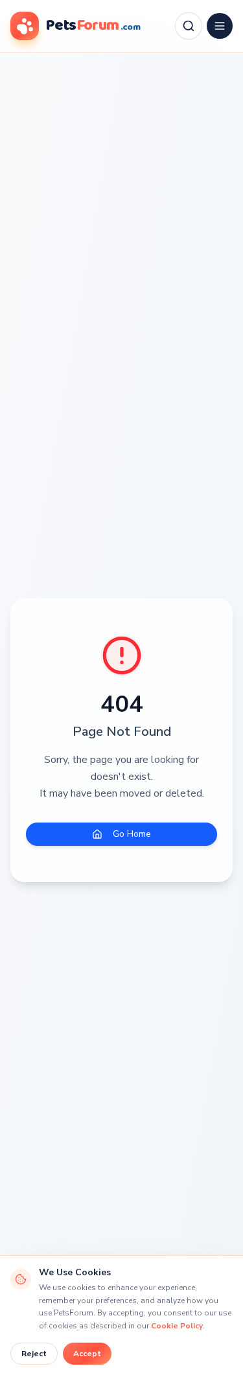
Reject (34, 1353)
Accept (87, 1353)
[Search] (189, 26)
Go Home (132, 834)
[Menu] (220, 26)
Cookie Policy (177, 1326)
